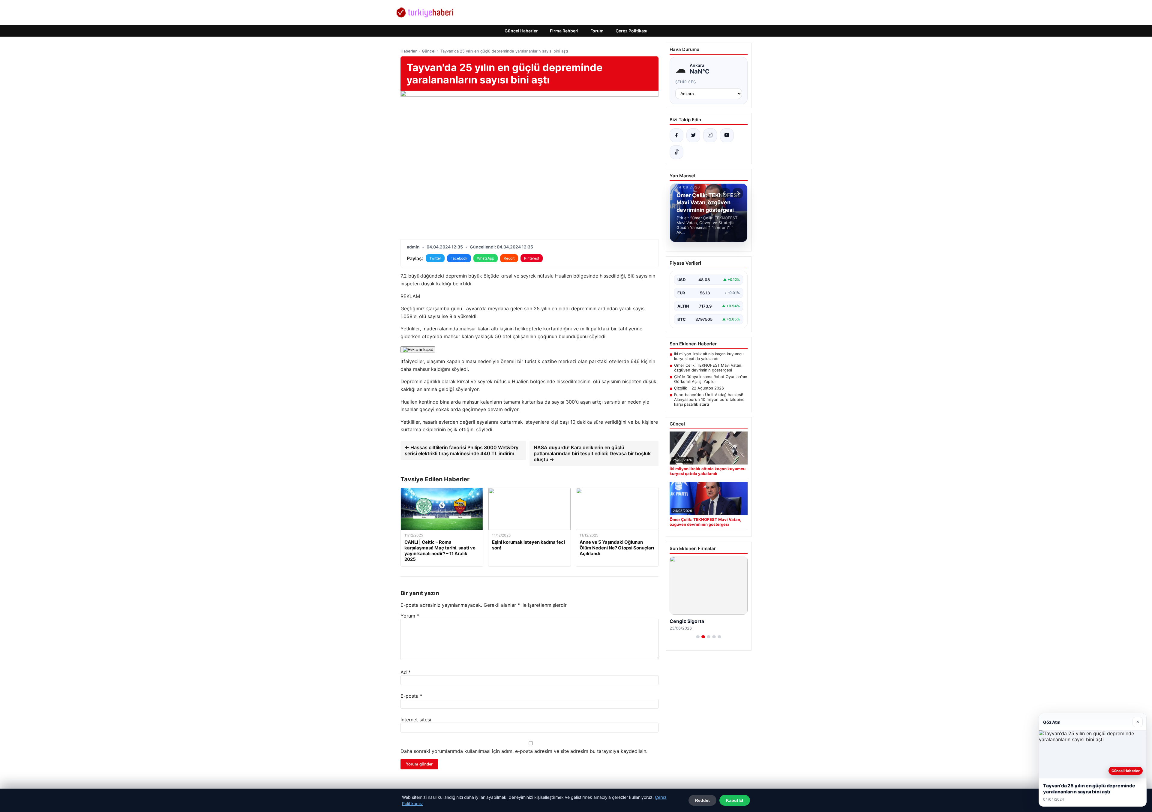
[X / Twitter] (693, 135)
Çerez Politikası (631, 30)
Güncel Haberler (521, 30)
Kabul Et (734, 800)
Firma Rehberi (564, 30)
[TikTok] (676, 152)
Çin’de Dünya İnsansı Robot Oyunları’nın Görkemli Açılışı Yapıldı (710, 379)
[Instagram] (710, 135)
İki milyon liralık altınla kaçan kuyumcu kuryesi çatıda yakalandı (709, 356)
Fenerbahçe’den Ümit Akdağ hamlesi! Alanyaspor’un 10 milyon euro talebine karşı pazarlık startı (709, 399)
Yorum (409, 616)
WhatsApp (485, 258)
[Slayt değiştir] (698, 636)
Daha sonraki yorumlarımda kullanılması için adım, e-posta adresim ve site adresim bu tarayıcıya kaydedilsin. (523, 751)
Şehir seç (686, 82)
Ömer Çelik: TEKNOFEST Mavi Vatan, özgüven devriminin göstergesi (708, 367)
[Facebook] (676, 135)
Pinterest (531, 258)
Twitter (435, 258)
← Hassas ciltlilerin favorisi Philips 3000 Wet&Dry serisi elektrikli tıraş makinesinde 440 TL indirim (461, 450)
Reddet (702, 800)
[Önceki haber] (725, 193)
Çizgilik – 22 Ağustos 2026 (699, 388)
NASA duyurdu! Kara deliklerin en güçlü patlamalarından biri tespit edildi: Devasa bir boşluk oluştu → (592, 453)
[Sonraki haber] (738, 193)
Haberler (408, 51)
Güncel (428, 51)
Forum (597, 30)
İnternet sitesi (415, 720)
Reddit (509, 258)
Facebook (459, 258)
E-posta (411, 696)
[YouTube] (727, 135)
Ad (405, 672)
